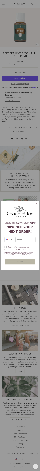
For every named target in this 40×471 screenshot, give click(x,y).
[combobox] (9, 239)
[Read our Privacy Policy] (34, 250)
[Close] (36, 203)
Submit (20, 262)
